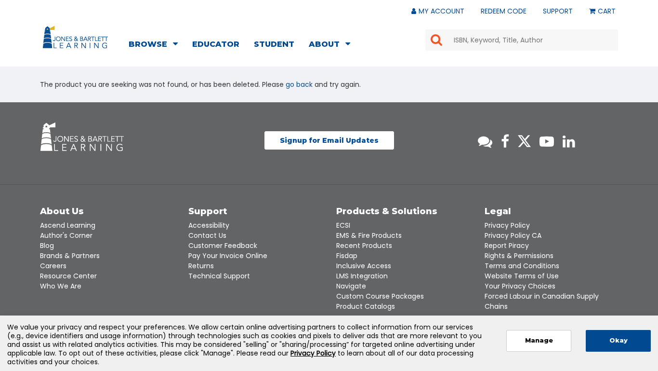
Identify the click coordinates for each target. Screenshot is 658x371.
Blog (47, 245)
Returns (201, 266)
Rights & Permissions (519, 256)
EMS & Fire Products (369, 235)
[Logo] (77, 39)
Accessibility (208, 225)
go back (299, 84)
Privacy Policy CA (513, 235)
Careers (53, 266)
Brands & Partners (70, 256)
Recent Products (364, 245)
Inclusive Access (363, 266)
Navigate (351, 286)
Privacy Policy (507, 225)
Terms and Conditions (522, 266)
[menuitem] (156, 45)
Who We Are (60, 286)
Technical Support (219, 276)
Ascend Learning (67, 225)
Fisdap (346, 256)
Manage (539, 340)
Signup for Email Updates (329, 140)
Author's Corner (66, 235)
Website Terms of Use (522, 276)
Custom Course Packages (380, 296)
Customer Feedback (222, 245)
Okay (618, 340)
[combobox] (521, 40)
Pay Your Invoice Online (227, 256)
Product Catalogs (365, 306)
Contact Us (207, 235)
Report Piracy (507, 245)
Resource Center (68, 276)
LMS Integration (362, 276)
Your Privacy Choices (520, 286)
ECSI (343, 225)
